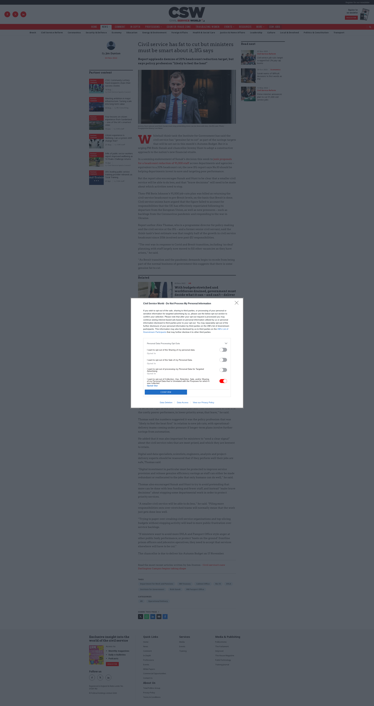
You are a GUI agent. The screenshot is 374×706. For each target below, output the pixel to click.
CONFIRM (166, 392)
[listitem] (187, 343)
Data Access (182, 402)
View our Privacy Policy (203, 402)
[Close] (237, 303)
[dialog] (187, 353)
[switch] (223, 350)
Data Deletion (166, 402)
